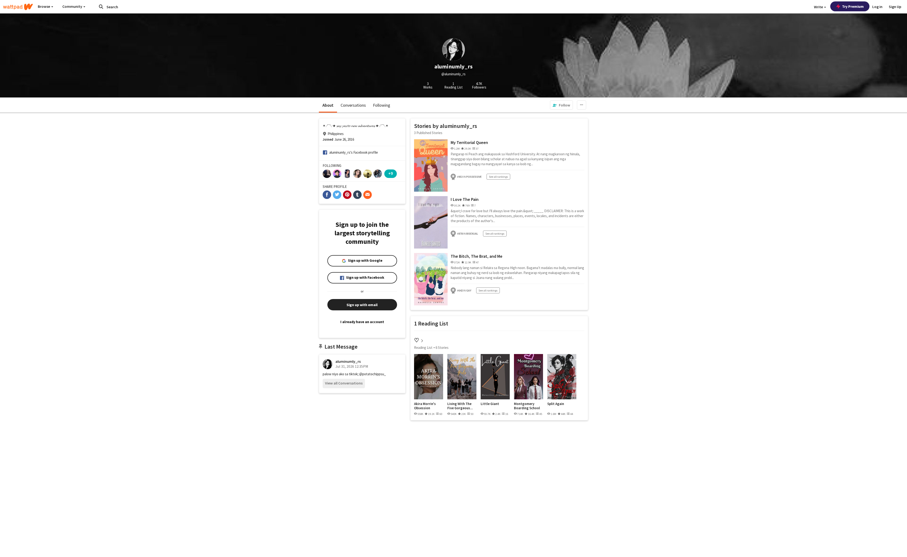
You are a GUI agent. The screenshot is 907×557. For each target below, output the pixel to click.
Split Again (555, 404)
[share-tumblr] (357, 194)
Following (381, 105)
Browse (44, 6)
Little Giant (490, 404)
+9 (390, 173)
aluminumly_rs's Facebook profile (353, 152)
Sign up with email (362, 304)
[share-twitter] (337, 194)
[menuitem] (561, 105)
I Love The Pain (465, 199)
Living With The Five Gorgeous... (460, 406)
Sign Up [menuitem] (895, 6)
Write (819, 6)
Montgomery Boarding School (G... (527, 406)
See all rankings (498, 176)
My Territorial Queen (469, 142)
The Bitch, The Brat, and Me (476, 256)
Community (72, 6)
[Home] (18, 6)
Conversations (353, 105)
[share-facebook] (327, 194)
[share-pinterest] (347, 194)
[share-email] (367, 194)
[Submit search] (101, 6)
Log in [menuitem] (877, 6)
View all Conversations (344, 383)
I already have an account (362, 321)
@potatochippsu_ (372, 374)
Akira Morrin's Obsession (425, 406)
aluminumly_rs (348, 361)
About (328, 105)
